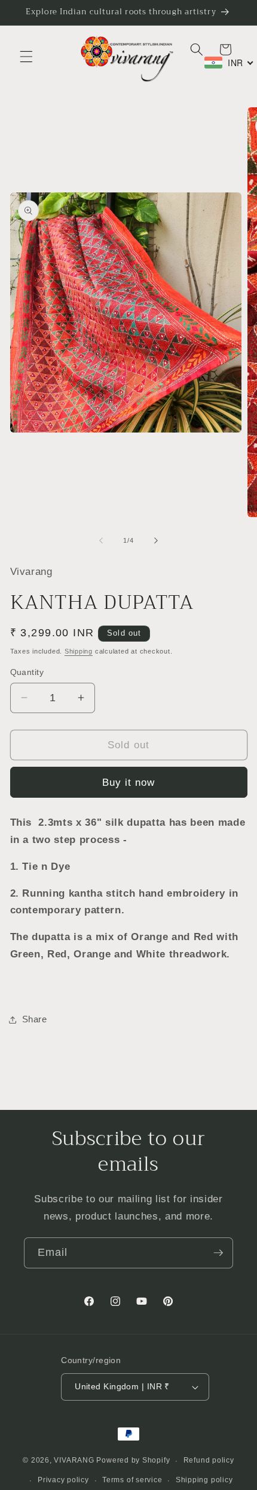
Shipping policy (204, 1480)
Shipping (79, 651)
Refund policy (208, 1460)
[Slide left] (101, 540)
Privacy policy (63, 1480)
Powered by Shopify (133, 1461)
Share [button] (34, 1019)
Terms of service (132, 1480)
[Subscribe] (218, 1252)
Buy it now (128, 782)
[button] (26, 56)
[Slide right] (156, 540)
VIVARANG (74, 1461)
